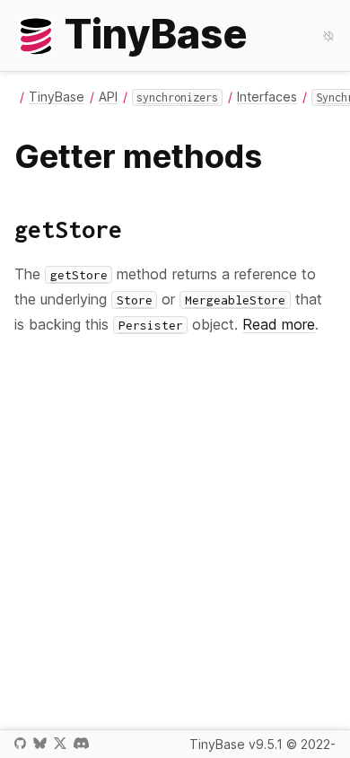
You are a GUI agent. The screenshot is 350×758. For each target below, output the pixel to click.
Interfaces (267, 96)
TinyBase (56, 96)
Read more (278, 324)
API (108, 96)
